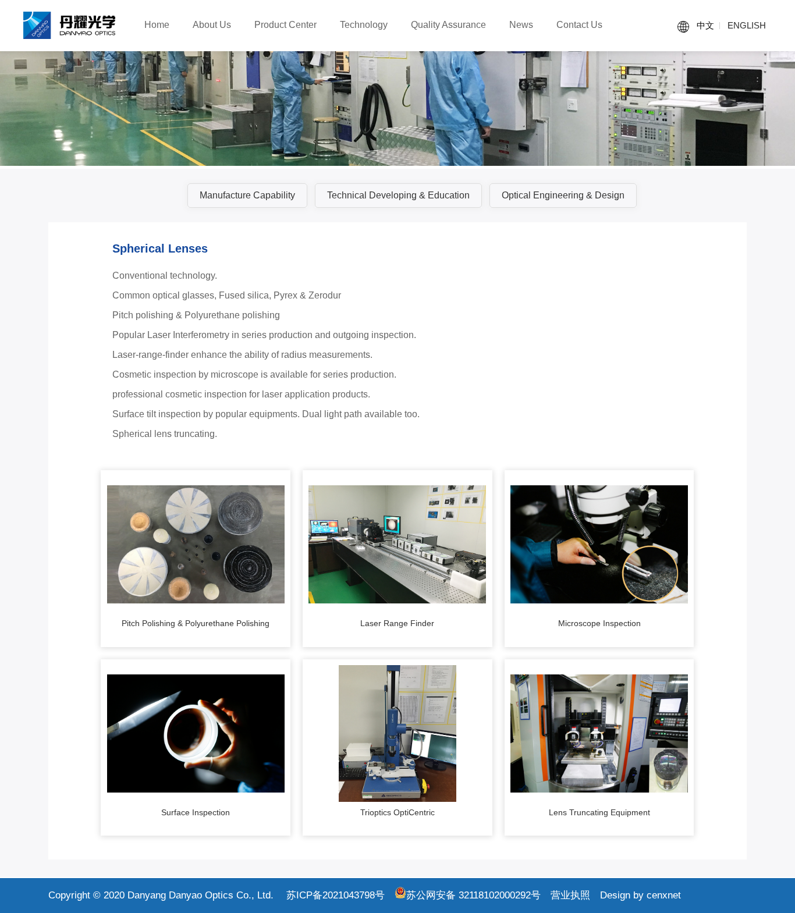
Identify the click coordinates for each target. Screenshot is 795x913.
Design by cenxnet (640, 895)
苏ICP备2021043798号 (335, 895)
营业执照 (570, 895)
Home (156, 25)
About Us (212, 25)
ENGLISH (746, 25)
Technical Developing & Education (398, 195)
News (521, 25)
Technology (364, 25)
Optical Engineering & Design (563, 195)
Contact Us (579, 25)
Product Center (285, 25)
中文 (705, 25)
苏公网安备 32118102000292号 (473, 895)
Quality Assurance (448, 25)
